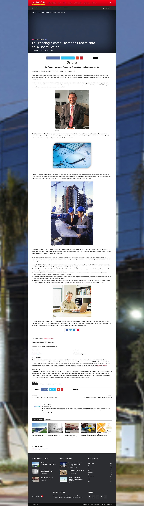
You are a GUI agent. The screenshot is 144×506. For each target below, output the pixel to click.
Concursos (77, 3)
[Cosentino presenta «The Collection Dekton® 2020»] (55, 428)
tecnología (55, 384)
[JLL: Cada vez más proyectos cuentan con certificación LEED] (39, 428)
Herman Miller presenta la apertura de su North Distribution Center (88, 436)
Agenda (86, 3)
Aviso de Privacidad (95, 504)
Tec (45, 39)
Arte (89, 479)
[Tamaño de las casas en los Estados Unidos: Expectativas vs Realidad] (63, 479)
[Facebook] (101, 8)
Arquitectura (37, 39)
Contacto (59, 8)
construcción (48, 384)
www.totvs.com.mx (49, 338)
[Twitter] (108, 8)
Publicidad (103, 504)
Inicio (33, 12)
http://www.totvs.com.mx (46, 406)
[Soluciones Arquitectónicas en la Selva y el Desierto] (63, 472)
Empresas (42, 39)
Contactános (109, 504)
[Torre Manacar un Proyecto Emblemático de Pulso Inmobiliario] (63, 464)
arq (59, 3)
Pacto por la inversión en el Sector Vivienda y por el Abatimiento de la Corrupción (71, 436)
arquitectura (41, 384)
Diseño (89, 467)
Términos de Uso (85, 504)
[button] (110, 3)
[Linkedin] (106, 8)
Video (93, 3)
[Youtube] (111, 8)
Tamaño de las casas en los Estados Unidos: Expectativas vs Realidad (76, 479)
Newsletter (65, 8)
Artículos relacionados (38, 419)
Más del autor (48, 419)
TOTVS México (37, 50)
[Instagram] (103, 8)
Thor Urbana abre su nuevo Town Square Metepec (44, 397)
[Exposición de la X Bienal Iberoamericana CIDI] (104, 428)
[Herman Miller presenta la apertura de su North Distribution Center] (88, 428)
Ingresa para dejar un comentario (40, 449)
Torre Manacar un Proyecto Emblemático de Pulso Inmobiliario (75, 464)
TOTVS (37, 382)
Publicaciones (91, 476)
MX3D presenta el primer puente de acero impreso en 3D (98, 397)
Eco (89, 481)
